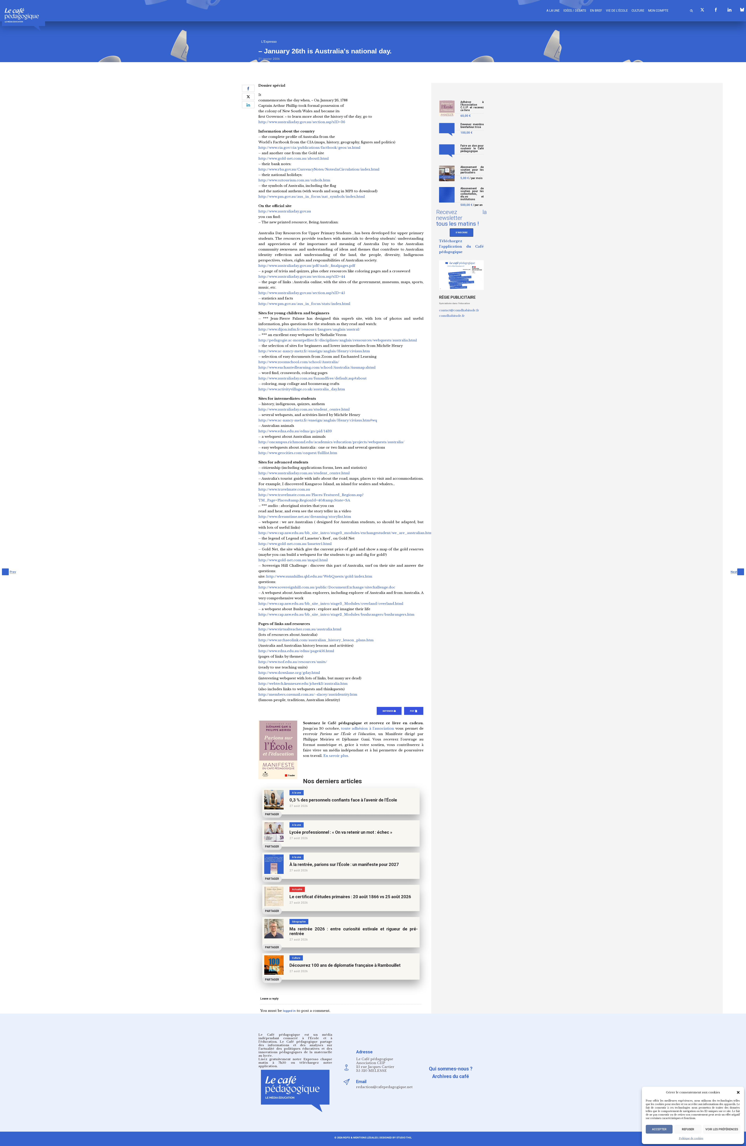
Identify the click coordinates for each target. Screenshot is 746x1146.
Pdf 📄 (413, 711)
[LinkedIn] (729, 10)
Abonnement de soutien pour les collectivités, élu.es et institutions (472, 194)
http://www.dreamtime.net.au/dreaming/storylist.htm (304, 517)
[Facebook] (716, 10)
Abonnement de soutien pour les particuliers (472, 170)
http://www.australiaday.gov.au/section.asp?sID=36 (301, 122)
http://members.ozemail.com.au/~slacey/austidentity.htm (307, 695)
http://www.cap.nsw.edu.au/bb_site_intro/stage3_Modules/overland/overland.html (330, 604)
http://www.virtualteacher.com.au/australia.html (299, 629)
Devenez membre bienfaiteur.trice (472, 126)
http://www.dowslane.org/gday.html (289, 673)
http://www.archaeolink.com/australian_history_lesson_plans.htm (316, 640)
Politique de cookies (691, 1138)
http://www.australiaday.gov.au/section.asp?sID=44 (301, 277)
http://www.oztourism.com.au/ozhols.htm (294, 180)
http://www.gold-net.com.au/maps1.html (293, 560)
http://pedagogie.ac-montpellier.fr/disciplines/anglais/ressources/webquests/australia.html (337, 340)
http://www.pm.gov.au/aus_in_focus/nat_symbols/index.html (311, 197)
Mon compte (658, 10)
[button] (738, 1092)
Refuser (688, 1129)
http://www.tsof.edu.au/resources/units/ (292, 662)
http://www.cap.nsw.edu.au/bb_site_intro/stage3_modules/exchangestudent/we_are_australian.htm (345, 533)
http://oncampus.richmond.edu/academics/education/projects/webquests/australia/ (331, 442)
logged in (289, 1011)
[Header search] (691, 10)
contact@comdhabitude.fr (459, 310)
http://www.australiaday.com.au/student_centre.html (304, 409)
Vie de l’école (617, 10)
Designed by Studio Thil (395, 1137)
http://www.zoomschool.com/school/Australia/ (298, 362)
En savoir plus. (336, 756)
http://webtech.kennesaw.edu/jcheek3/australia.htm (303, 684)
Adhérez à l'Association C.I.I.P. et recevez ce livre (472, 106)
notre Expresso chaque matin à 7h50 (295, 1060)
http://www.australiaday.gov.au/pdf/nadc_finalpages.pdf (306, 266)
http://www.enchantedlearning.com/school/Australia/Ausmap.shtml (317, 367)
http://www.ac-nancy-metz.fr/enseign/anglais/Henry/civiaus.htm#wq (317, 420)
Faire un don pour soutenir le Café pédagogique (472, 148)
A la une (553, 10)
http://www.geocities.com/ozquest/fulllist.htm (297, 453)
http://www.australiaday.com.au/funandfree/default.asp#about (312, 378)
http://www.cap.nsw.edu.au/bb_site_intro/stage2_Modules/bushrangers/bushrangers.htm (336, 615)
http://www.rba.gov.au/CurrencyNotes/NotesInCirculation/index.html (318, 169)
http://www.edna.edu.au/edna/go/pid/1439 (295, 431)
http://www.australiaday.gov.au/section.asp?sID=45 (301, 293)
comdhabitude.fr (452, 316)
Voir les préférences (721, 1129)
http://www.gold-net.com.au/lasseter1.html (295, 544)
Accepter (659, 1129)
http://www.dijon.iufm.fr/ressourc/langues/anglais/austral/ (309, 329)
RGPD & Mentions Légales (360, 1137)
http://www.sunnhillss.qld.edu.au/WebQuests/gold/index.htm (319, 576)
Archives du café (450, 1076)
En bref (596, 10)
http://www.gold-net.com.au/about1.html (293, 159)
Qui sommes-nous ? (450, 1069)
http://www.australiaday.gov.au (284, 211)
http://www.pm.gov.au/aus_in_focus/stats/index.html (304, 304)
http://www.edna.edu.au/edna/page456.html (296, 651)
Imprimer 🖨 (389, 711)
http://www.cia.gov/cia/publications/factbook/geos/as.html (309, 148)
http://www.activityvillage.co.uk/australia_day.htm (301, 389)
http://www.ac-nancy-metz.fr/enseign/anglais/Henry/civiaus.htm (314, 351)
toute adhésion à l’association (367, 729)
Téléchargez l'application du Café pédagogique (461, 246)
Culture (638, 10)
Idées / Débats (574, 10)
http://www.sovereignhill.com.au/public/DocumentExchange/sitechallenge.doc (326, 587)
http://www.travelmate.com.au (284, 489)
